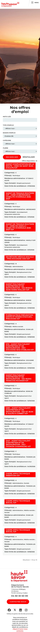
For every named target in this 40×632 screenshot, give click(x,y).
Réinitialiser (29, 157)
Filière (5, 148)
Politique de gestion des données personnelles (20, 613)
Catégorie (7, 140)
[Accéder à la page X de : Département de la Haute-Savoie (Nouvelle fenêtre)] (14, 609)
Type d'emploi (8, 125)
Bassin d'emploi (9, 133)
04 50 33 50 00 (19, 596)
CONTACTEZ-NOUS (18, 602)
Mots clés (7, 116)
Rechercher (12, 157)
